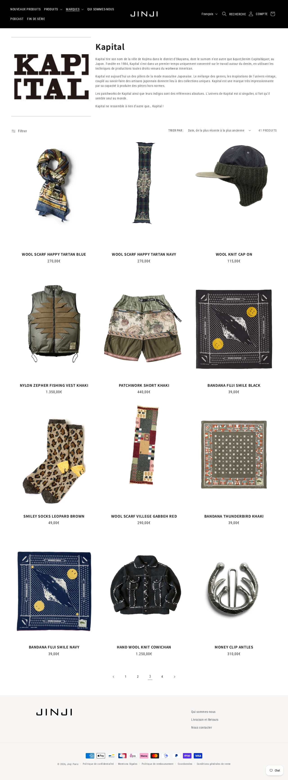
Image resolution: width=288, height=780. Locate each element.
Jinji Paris (73, 764)
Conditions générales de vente (214, 763)
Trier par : (175, 130)
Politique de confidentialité (98, 763)
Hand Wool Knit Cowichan (144, 647)
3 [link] (150, 676)
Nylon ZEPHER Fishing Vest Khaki (54, 385)
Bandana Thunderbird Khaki (234, 516)
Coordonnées (185, 763)
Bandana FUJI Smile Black (233, 385)
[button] (53, 9)
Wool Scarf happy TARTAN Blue (54, 254)
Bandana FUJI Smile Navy (54, 647)
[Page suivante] (174, 677)
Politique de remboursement (157, 763)
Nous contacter (201, 727)
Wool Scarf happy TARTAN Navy (144, 254)
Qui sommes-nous (203, 712)
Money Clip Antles (234, 647)
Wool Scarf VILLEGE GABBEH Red (144, 516)
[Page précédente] (114, 677)
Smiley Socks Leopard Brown (54, 516)
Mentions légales (127, 763)
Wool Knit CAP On (234, 254)
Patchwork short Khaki (144, 385)
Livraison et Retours (204, 719)
